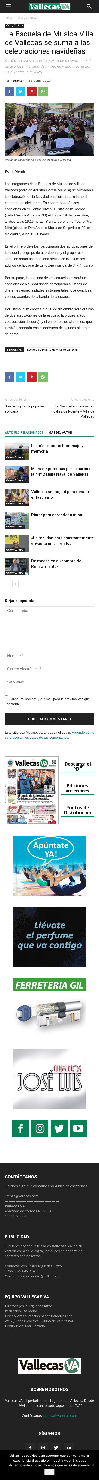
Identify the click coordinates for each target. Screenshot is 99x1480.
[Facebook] (30, 1448)
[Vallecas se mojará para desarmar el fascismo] (17, 497)
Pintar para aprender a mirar (57, 514)
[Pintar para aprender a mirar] (17, 520)
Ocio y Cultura (26, 18)
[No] (93, 1464)
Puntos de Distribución (77, 810)
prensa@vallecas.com (21, 1196)
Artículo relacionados (24, 432)
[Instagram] (43, 1448)
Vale (49, 1472)
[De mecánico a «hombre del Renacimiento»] (17, 566)
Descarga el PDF (77, 766)
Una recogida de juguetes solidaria (25, 408)
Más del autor (60, 432)
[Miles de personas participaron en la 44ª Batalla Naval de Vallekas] (17, 474)
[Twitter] (56, 1448)
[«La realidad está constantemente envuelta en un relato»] (17, 543)
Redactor (17, 80)
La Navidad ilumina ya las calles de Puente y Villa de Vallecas (73, 411)
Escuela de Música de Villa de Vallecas (52, 349)
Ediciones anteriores (77, 788)
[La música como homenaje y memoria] (17, 451)
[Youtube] (69, 1448)
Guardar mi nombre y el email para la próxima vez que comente (48, 701)
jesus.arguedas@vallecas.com (40, 1276)
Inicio (8, 18)
